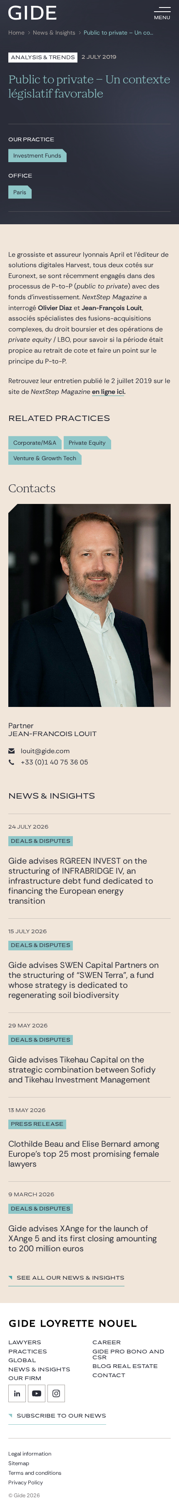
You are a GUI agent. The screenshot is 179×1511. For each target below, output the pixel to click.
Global (22, 1360)
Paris (19, 192)
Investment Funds (37, 155)
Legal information (29, 1453)
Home (16, 33)
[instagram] (56, 1393)
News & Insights (54, 33)
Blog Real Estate (125, 1366)
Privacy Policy (25, 1482)
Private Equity (87, 442)
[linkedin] (17, 1393)
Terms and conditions (35, 1472)
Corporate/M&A (34, 442)
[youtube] (36, 1393)
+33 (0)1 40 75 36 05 (54, 762)
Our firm (24, 1378)
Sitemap (18, 1463)
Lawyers (24, 1343)
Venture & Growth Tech (44, 458)
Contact (108, 1375)
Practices (27, 1352)
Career (106, 1343)
